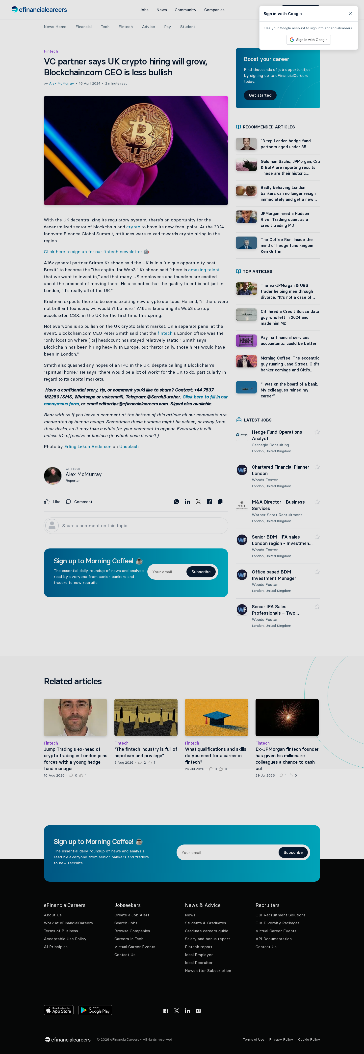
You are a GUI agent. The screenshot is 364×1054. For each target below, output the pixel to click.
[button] (182, 527)
